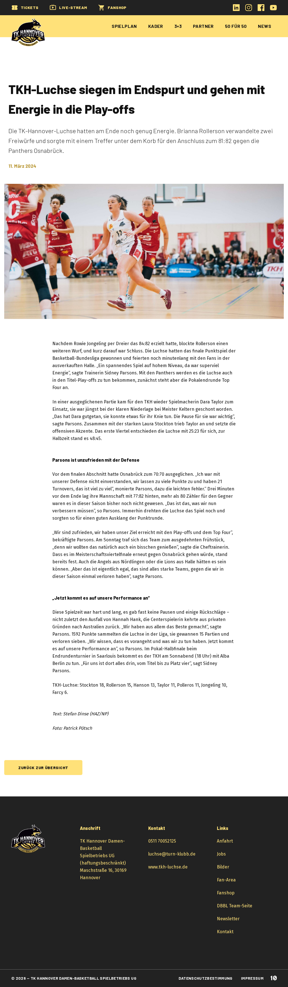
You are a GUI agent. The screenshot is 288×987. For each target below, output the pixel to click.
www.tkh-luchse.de (168, 867)
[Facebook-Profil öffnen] (261, 9)
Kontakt (225, 931)
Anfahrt (225, 841)
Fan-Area (226, 880)
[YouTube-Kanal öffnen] (273, 9)
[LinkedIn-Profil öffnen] (236, 9)
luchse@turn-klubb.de (171, 854)
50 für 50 (236, 26)
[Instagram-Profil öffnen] (248, 9)
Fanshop (226, 893)
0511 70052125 (162, 841)
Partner (203, 26)
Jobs (221, 854)
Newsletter (228, 918)
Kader (155, 26)
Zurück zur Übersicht (43, 767)
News (264, 26)
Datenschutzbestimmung (205, 978)
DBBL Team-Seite (234, 905)
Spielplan (124, 26)
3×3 (178, 26)
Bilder (223, 867)
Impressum (252, 978)
